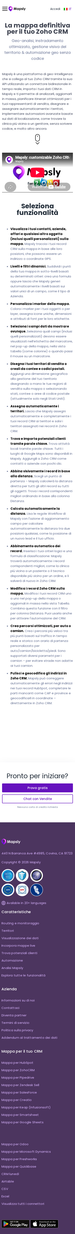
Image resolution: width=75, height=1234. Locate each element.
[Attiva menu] (6, 8)
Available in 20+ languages (26, 903)
